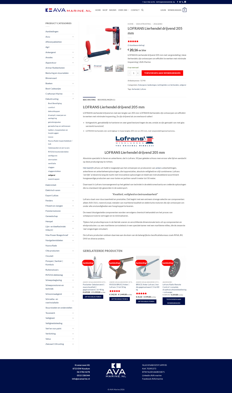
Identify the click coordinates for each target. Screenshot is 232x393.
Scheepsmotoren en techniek (55, 287)
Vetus (48, 338)
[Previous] (87, 42)
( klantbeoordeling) (136, 45)
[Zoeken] (142, 10)
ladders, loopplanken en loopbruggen (58, 131)
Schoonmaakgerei (54, 294)
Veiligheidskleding (54, 323)
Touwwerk (50, 313)
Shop (105, 10)
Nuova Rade (51, 245)
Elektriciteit (51, 185)
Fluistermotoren (53, 211)
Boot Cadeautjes (53, 88)
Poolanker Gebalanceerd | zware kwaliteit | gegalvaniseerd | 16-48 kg (93, 287)
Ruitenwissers (52, 269)
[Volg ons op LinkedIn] (185, 2)
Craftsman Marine (54, 93)
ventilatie (52, 163)
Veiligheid (50, 318)
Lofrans (143, 89)
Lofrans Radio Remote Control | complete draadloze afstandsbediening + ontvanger (174, 288)
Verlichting (51, 333)
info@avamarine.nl (81, 378)
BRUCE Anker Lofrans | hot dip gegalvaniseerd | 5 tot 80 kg (147, 287)
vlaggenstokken (54, 171)
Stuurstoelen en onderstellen (59, 307)
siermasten (52, 159)
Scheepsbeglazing (54, 280)
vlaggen (51, 167)
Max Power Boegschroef (57, 235)
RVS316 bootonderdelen (58, 152)
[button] (163, 10)
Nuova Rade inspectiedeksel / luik (60, 142)
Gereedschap (52, 216)
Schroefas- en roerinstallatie (52, 301)
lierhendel (135, 89)
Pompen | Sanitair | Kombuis (54, 263)
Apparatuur (51, 62)
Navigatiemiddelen (54, 240)
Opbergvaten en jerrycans (59, 148)
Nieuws (112, 10)
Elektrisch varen (53, 190)
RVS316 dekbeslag (54, 275)
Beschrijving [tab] (89, 100)
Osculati (49, 256)
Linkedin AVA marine (152, 375)
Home (98, 10)
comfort (51, 107)
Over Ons (122, 10)
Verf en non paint (53, 328)
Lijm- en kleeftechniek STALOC (56, 228)
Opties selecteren (93, 297)
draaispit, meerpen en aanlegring (57, 116)
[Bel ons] (182, 2)
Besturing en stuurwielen (57, 73)
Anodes (49, 57)
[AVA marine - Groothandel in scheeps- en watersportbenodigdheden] (68, 10)
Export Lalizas (52, 195)
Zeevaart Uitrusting (55, 344)
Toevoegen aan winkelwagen (162, 73)
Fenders (49, 200)
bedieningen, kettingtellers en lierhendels (163, 85)
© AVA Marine (114, 389)
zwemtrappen (53, 179)
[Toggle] (73, 36)
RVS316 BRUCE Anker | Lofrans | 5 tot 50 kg (119, 285)
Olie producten (52, 250)
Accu (48, 36)
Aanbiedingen (52, 31)
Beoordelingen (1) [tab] (106, 100)
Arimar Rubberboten (55, 67)
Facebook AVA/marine (152, 378)
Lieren (50, 137)
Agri (47, 47)
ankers (159, 168)
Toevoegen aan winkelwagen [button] (173, 301)
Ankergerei (51, 52)
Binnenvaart (51, 78)
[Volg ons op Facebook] (177, 2)
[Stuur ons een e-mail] (180, 2)
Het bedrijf (88, 168)
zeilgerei (51, 175)
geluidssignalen (54, 122)
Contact (135, 10)
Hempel (49, 221)
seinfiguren (52, 155)
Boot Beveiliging (55, 103)
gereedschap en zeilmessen (59, 126)
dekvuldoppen (54, 111)
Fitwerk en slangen (54, 205)
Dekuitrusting (52, 99)
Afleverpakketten (54, 41)
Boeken (49, 83)
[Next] (119, 42)
